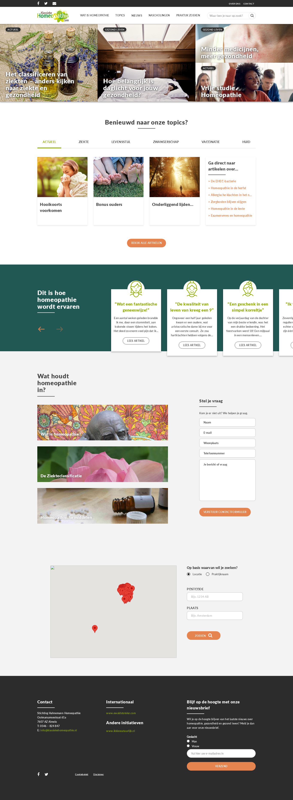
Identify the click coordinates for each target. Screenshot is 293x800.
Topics (120, 15)
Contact (248, 3)
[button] (124, 600)
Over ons (236, 3)
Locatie (197, 574)
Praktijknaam (220, 574)
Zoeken (201, 635)
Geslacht (192, 736)
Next (41, 329)
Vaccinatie (211, 142)
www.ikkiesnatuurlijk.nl (120, 731)
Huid (246, 142)
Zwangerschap (166, 142)
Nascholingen (159, 15)
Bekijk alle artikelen (146, 243)
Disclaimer (98, 774)
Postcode (195, 589)
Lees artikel (136, 340)
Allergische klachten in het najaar (232, 195)
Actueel (49, 142)
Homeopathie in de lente (228, 208)
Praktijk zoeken (188, 15)
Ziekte (84, 142)
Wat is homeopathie (94, 15)
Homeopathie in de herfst (228, 188)
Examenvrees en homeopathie (231, 215)
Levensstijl (121, 142)
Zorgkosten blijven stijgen (228, 202)
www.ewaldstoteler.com (121, 713)
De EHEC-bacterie (223, 181)
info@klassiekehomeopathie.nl (58, 730)
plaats (192, 608)
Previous (60, 329)
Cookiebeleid (81, 774)
